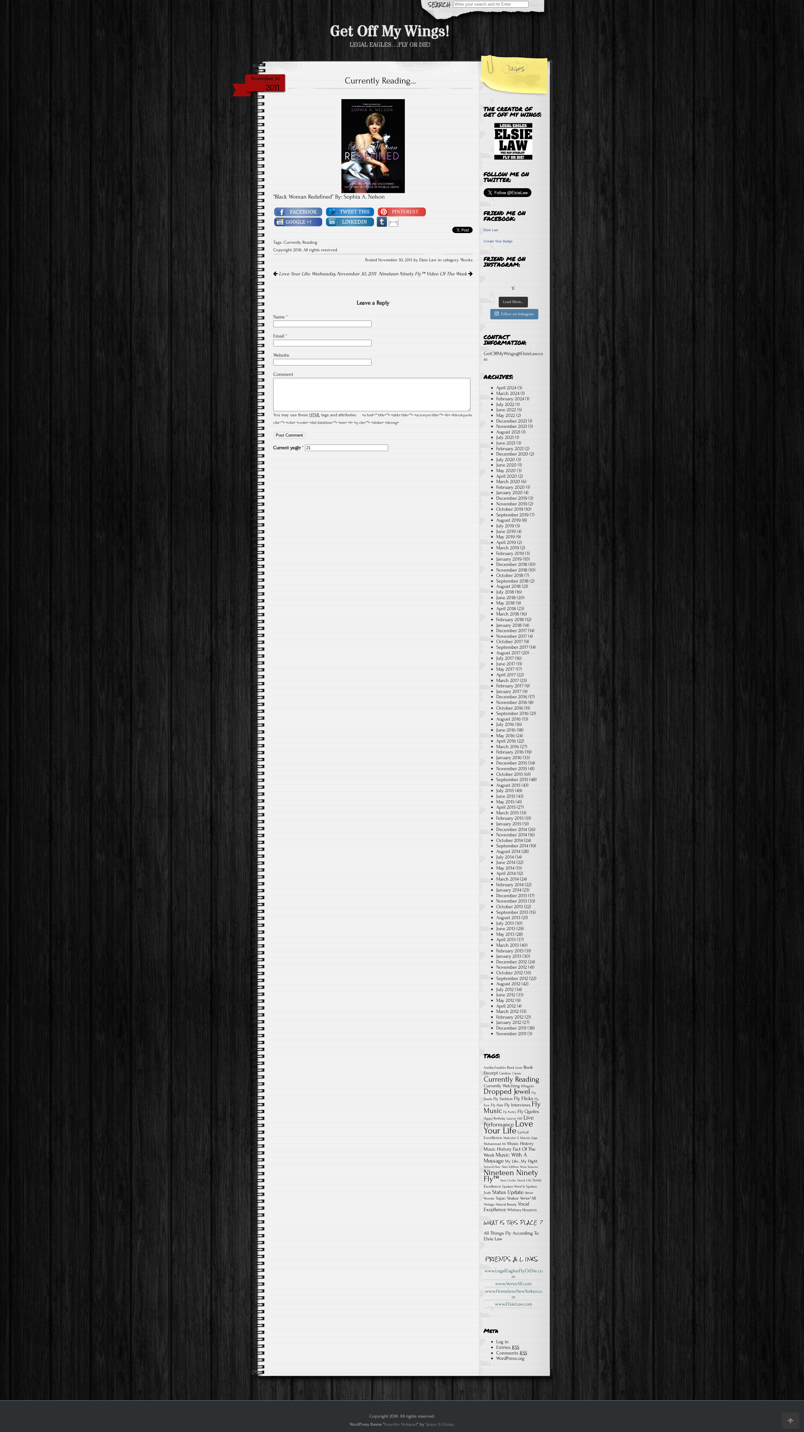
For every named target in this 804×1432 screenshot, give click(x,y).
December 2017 (511, 630)
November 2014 (511, 835)
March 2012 (507, 1011)
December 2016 (511, 697)
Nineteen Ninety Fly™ (511, 1176)
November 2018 (511, 570)
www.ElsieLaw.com (513, 1304)
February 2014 (510, 884)
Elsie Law (491, 230)
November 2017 (511, 636)
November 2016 (511, 702)
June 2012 (505, 995)
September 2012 (512, 978)
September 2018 (512, 581)
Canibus (505, 1073)
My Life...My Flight (521, 1161)
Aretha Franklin (495, 1068)
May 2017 (505, 669)
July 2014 (505, 857)
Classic (517, 1073)
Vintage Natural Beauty (500, 1204)
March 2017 (507, 680)
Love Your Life (508, 1127)
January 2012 (508, 1022)
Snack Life (524, 1180)
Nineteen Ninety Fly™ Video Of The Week (423, 274)
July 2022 (505, 404)
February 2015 (510, 818)
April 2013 (506, 939)
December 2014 (511, 829)
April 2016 (506, 741)
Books (467, 260)
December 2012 (511, 962)
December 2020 (512, 454)
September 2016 (512, 713)
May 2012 (505, 1000)
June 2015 (505, 796)
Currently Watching (502, 1086)
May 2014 (505, 868)
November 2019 (511, 504)
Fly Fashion (503, 1098)
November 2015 (511, 768)
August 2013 (508, 917)
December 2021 (511, 421)
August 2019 (508, 520)
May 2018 (505, 603)
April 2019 (506, 542)
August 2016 (508, 719)
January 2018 (509, 625)
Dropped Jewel (507, 1091)
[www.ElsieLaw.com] (513, 141)
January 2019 (509, 559)
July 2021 (505, 437)
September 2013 (512, 912)
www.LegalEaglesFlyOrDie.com (514, 1273)
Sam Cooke (508, 1180)
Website (281, 355)
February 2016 (510, 752)
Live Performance (509, 1121)
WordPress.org (510, 1358)
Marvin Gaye (528, 1138)
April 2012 (506, 1006)
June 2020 (506, 465)
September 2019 (512, 515)
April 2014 (506, 873)
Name (280, 317)
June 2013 (505, 928)
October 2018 (509, 575)
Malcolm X (511, 1138)
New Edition (510, 1167)
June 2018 (506, 597)
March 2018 (507, 614)
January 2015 (508, 824)
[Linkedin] (350, 221)
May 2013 (505, 934)
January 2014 (508, 890)
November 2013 (511, 901)
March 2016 (507, 746)
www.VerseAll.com (513, 1283)
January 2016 (509, 757)
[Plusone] (298, 221)
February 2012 (510, 1017)
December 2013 (511, 895)
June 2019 (506, 531)
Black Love (514, 1068)
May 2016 (505, 735)
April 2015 (506, 807)
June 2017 (505, 664)
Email (280, 336)
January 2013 (508, 956)
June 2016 (506, 730)
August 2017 (508, 653)
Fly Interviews (517, 1105)
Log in (502, 1341)
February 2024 (510, 399)
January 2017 (508, 691)
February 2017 (510, 686)
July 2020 (505, 459)
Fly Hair (497, 1105)
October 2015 (509, 774)
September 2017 (512, 647)
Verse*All (528, 1198)
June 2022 (506, 410)
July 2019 (505, 526)
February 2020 (510, 487)
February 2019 (510, 553)
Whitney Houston (522, 1210)
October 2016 (509, 708)
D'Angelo (527, 1086)
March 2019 (507, 548)
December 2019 (511, 498)
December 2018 (511, 564)
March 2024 (507, 393)
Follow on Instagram (517, 314)
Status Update (508, 1192)
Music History (520, 1143)
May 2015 (505, 802)
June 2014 (505, 862)
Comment (283, 374)
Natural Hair (492, 1167)
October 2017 (509, 641)
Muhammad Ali (495, 1144)
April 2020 (506, 476)
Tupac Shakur (507, 1198)
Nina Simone (529, 1167)
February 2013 (510, 951)
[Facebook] (298, 211)
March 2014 (507, 879)
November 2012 (511, 967)
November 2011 (511, 1033)
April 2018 (506, 608)
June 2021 (505, 443)
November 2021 (511, 426)
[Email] (393, 221)
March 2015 (507, 813)
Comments (511, 1353)
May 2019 (505, 537)
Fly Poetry (509, 1112)
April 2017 (506, 675)
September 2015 (512, 779)
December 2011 (511, 1028)
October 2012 (509, 973)
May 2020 (506, 470)
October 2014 (509, 840)
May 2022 (505, 415)
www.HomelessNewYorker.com (513, 1294)
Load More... (513, 302)
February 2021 (510, 448)
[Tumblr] (382, 221)
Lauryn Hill (514, 1118)
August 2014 (508, 851)
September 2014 (512, 846)
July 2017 (505, 658)
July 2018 (505, 592)
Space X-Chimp (440, 1424)
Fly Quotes (528, 1111)
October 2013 (509, 906)
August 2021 (508, 432)
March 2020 (508, 481)
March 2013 (507, 945)
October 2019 (509, 509)
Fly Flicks (523, 1098)
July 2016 (505, 724)
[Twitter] (350, 211)
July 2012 (505, 989)
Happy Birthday (494, 1118)
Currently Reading (300, 242)
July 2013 (505, 923)
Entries (507, 1347)
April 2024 (506, 388)
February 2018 (510, 619)
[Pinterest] (402, 211)
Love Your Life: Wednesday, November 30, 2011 (327, 274)
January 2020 (509, 492)
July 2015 (505, 790)
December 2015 (511, 763)
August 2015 (508, 785)
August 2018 (508, 586)
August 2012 (508, 984)
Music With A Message (505, 1158)
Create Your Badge (498, 241)
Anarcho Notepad (400, 1424)
